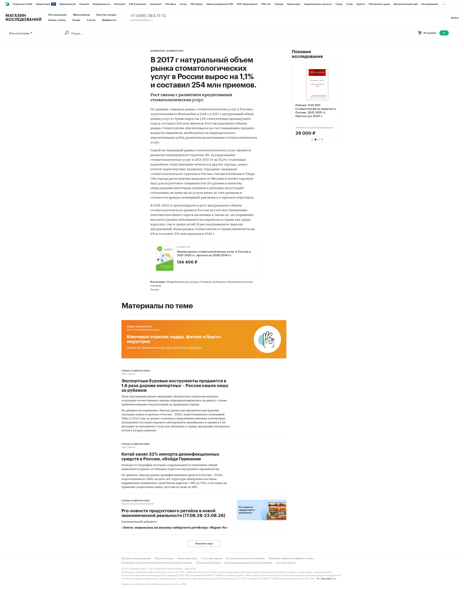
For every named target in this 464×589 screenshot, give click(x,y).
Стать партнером (211, 558)
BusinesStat (184, 247)
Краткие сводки (106, 15)
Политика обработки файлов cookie (291, 558)
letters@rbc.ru (328, 578)
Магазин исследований (23, 18)
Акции (76, 20)
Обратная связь (164, 558)
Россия (154, 289)
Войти (455, 18)
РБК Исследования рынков (143, 330)
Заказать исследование (136, 558)
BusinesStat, (157, 51)
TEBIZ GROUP (128, 374)
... (444, 3)
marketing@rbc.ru (141, 20)
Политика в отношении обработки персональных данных (156, 563)
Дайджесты (109, 20)
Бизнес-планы (57, 20)
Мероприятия (81, 15)
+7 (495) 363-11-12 (148, 16)
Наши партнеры (187, 558)
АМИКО (299, 128)
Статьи (91, 20)
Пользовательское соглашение (245, 558)
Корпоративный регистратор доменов (248, 563)
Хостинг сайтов (285, 563)
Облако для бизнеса (208, 563)
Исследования (57, 15)
